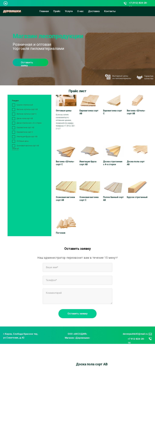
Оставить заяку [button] (27, 64)
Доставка (94, 11)
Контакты (110, 11)
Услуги (69, 11)
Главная (44, 11)
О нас (80, 11)
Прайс (56, 11)
